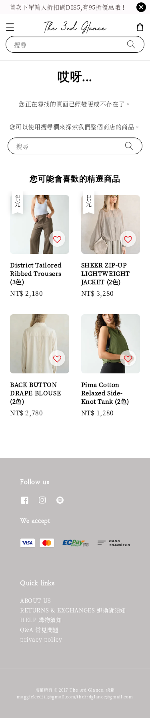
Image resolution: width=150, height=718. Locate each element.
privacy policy (41, 639)
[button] (10, 27)
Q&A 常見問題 (39, 630)
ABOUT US (35, 600)
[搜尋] (131, 44)
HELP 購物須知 (41, 620)
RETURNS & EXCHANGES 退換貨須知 (73, 610)
